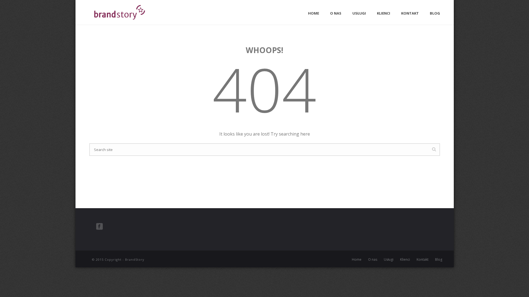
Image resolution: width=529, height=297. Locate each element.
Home (313, 13)
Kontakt (410, 13)
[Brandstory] (85, 255)
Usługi (359, 13)
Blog (435, 13)
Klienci (383, 13)
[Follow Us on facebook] (99, 226)
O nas (335, 13)
